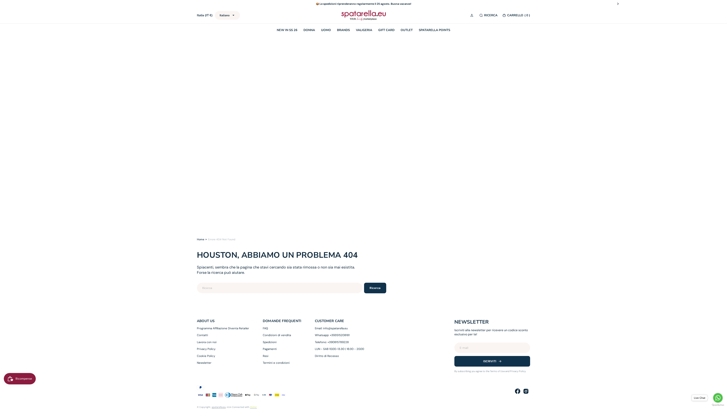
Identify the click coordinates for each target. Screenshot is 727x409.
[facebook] (517, 391)
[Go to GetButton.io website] (718, 405)
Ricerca (375, 288)
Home (200, 239)
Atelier (253, 407)
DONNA (309, 30)
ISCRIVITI (489, 361)
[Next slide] (618, 4)
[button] (472, 15)
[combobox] (280, 288)
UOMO (326, 30)
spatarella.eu (219, 407)
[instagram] (526, 391)
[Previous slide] (109, 4)
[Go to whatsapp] (718, 398)
